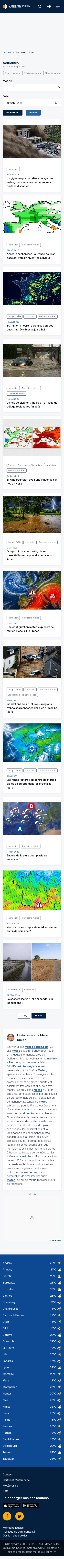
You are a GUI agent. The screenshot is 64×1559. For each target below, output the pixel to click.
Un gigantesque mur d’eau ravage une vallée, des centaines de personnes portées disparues (30, 182)
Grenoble (8, 1341)
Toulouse (8, 1458)
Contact (7, 1474)
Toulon (7, 1452)
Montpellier (10, 1387)
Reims (6, 1419)
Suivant (38, 1015)
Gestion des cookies (15, 1535)
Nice (5, 1400)
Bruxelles (8, 1289)
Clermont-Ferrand (14, 1315)
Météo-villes (10, 1485)
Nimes (6, 1406)
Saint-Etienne (11, 1439)
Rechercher (13, 112)
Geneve (7, 1334)
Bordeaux (9, 1282)
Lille (5, 1354)
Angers (7, 1263)
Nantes (7, 1393)
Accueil (7, 52)
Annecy (7, 1269)
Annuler (33, 112)
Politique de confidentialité (19, 1531)
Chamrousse (10, 1308)
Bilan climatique (12, 73)
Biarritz (7, 1276)
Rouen (7, 1432)
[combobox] (32, 87)
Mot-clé (7, 81)
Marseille (8, 1374)
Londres (8, 1361)
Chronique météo (53, 73)
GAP (5, 1328)
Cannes (7, 1295)
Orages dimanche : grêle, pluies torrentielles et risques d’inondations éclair (29, 555)
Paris (6, 1413)
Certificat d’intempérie (16, 1480)
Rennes (7, 1426)
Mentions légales (13, 1527)
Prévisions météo (32, 73)
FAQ (5, 1491)
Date (6, 96)
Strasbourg (10, 1445)
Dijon (6, 1321)
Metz (6, 1380)
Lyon (6, 1367)
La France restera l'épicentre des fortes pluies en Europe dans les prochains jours (31, 783)
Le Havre (8, 1347)
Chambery (9, 1302)
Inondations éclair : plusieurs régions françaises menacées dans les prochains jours (32, 707)
